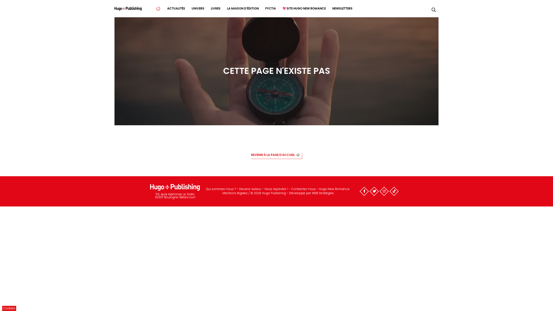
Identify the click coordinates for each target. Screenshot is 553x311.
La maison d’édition (243, 8)
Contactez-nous (303, 189)
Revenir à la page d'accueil (273, 155)
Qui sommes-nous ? (221, 189)
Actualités (176, 8)
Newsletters (342, 8)
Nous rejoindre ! (276, 189)
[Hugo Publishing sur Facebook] (364, 191)
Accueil (158, 8)
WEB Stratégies (323, 193)
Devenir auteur (250, 189)
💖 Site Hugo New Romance (304, 8)
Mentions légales (235, 193)
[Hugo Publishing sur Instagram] (384, 191)
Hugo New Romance (334, 189)
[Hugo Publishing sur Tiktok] (394, 191)
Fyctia (270, 8)
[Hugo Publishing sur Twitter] (374, 191)
